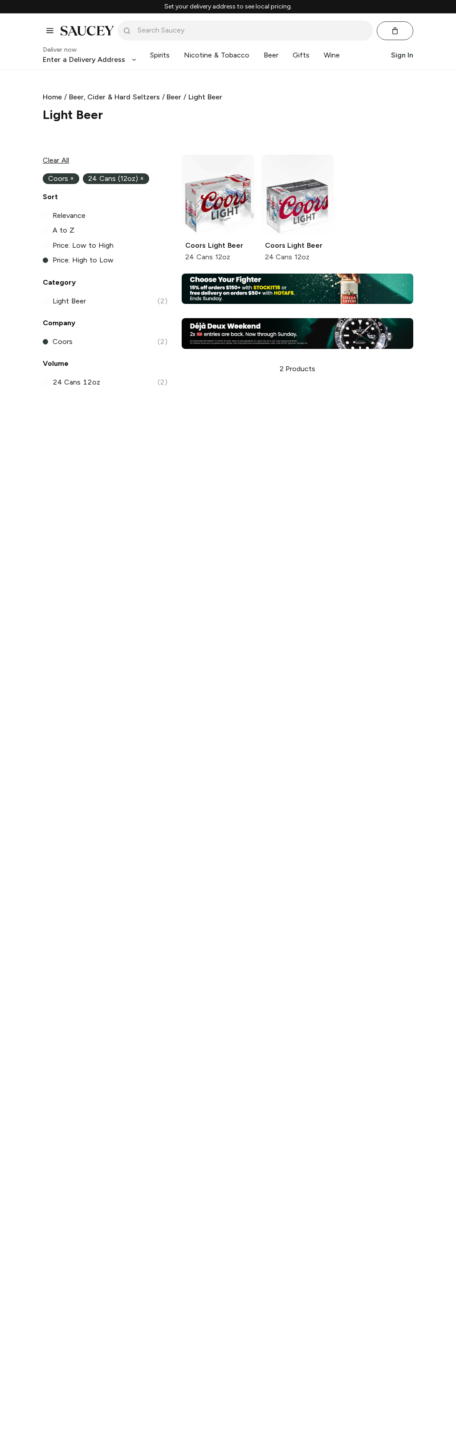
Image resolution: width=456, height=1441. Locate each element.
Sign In (402, 55)
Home (52, 97)
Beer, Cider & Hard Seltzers (114, 97)
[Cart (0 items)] (395, 30)
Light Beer (205, 97)
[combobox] (251, 30)
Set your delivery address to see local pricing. (228, 6)
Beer (174, 97)
